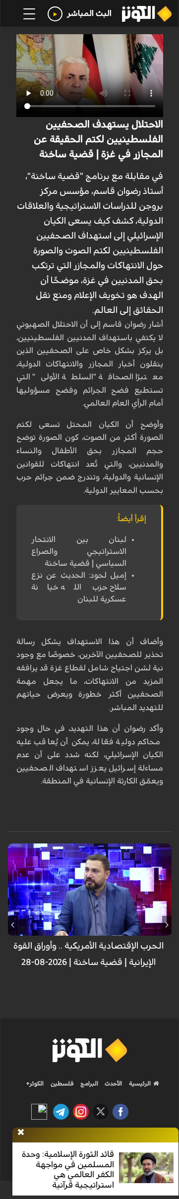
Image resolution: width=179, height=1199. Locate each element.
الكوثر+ (35, 1083)
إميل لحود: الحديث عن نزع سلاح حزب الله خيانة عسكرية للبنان (78, 587)
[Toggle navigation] (29, 14)
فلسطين (62, 1083)
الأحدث (112, 1083)
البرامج (88, 1083)
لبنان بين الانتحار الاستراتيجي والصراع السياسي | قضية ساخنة (78, 551)
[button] (167, 925)
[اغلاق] (20, 1132)
